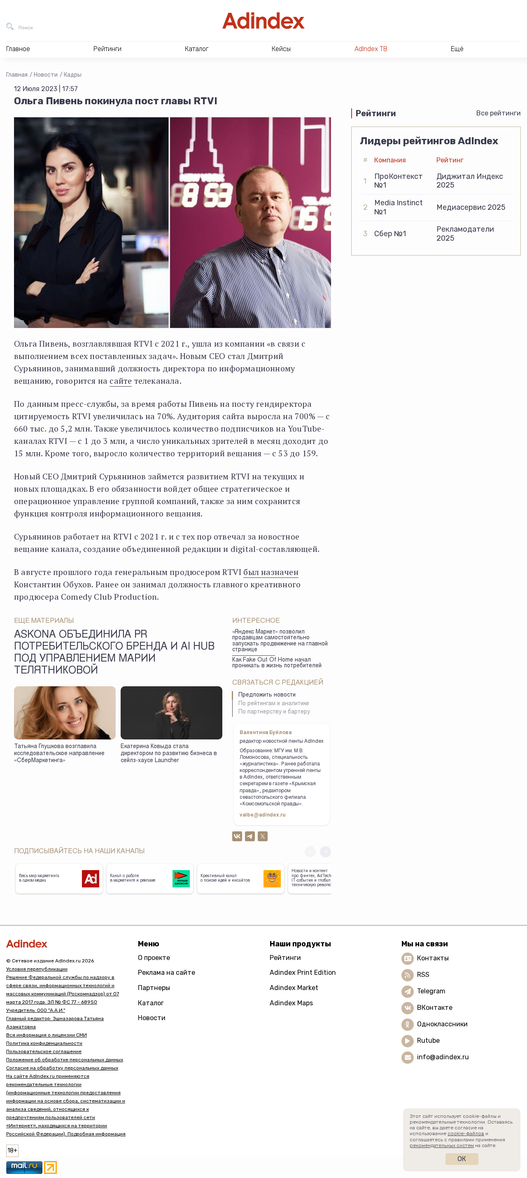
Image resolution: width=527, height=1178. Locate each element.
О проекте (154, 958)
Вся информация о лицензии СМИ (46, 1035)
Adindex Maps (291, 1003)
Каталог (151, 1003)
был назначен (270, 571)
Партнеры (154, 988)
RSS (423, 975)
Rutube (428, 1040)
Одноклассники (442, 1024)
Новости (46, 74)
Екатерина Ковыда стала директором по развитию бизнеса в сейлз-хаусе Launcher (169, 753)
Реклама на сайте (166, 972)
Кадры (73, 74)
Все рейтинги (498, 113)
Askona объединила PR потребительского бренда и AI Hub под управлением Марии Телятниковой (114, 653)
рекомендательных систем (442, 1145)
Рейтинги (285, 958)
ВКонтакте (434, 1007)
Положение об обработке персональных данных (64, 1060)
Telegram (431, 991)
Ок (461, 1159)
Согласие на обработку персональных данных (62, 1068)
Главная (17, 74)
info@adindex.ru (443, 1057)
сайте (121, 380)
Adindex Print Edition (303, 972)
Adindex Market (294, 988)
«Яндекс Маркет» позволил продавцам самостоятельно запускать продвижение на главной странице (280, 641)
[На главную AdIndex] (263, 20)
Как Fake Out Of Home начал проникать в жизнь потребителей (277, 663)
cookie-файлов (466, 1133)
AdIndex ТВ (370, 49)
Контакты (433, 958)
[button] (325, 851)
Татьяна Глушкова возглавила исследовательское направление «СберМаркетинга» (59, 753)
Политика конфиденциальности (44, 1043)
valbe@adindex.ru (263, 815)
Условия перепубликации (37, 969)
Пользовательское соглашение (44, 1051)
